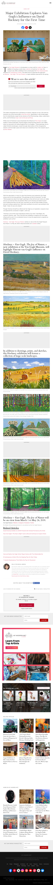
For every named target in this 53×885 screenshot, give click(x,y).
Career (31, 864)
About (7, 879)
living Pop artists (25, 114)
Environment (46, 864)
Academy (33, 865)
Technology (23, 865)
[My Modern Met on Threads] (38, 870)
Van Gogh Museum (14, 67)
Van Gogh (40, 69)
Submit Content (21, 879)
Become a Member (26, 605)
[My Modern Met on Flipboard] (26, 870)
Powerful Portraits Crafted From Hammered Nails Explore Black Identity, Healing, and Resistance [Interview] (10, 808)
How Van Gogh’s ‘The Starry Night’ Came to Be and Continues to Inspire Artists (24, 534)
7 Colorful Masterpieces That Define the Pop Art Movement (19, 560)
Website (15, 522)
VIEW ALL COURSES (11, 647)
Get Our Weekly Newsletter (42, 589)
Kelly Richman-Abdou (22, 23)
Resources (36, 864)
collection (28, 69)
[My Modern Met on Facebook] (10, 870)
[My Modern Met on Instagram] (22, 870)
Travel (28, 865)
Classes (40, 864)
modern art (40, 67)
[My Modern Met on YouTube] (30, 870)
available (34, 223)
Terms (46, 879)
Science (18, 865)
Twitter (32, 522)
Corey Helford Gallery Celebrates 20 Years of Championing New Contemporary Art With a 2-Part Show (43, 808)
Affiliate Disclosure (37, 879)
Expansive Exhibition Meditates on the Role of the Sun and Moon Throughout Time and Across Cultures (25, 808)
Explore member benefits (27, 608)
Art (28, 9)
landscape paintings (27, 118)
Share (37, 583)
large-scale (19, 118)
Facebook (27, 522)
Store (37, 865)
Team (16, 879)
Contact (26, 879)
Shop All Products (43, 688)
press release (7, 129)
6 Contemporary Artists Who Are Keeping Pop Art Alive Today (20, 557)
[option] (15, 671)
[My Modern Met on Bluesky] (42, 870)
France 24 (15, 574)
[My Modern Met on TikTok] (34, 870)
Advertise (31, 879)
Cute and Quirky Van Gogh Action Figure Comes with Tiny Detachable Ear (23, 554)
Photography (16, 864)
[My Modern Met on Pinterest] (14, 870)
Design (11, 864)
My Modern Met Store (11, 688)
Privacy (42, 879)
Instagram (21, 522)
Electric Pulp (47, 882)
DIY (27, 864)
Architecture (22, 864)
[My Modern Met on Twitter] (18, 870)
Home (25, 9)
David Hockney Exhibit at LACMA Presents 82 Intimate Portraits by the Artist (24, 531)
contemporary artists (16, 72)
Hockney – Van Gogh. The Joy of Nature (13, 222)
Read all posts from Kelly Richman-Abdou (20, 576)
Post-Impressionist (42, 71)
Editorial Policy (12, 879)
